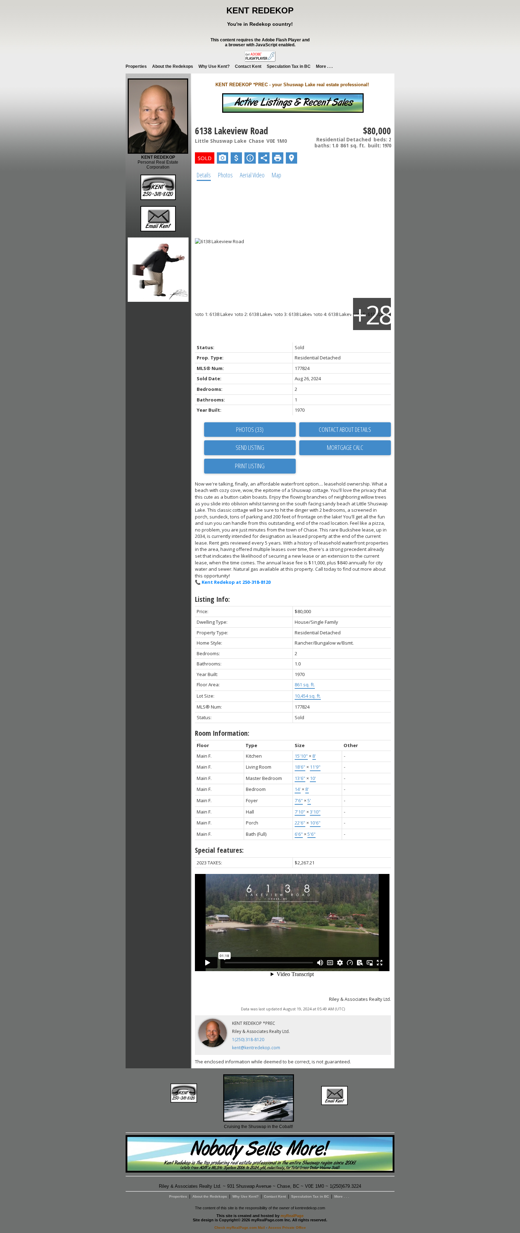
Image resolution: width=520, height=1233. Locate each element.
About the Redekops (172, 66)
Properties (136, 66)
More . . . (324, 66)
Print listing (250, 466)
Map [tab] (276, 175)
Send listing (250, 447)
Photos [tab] (225, 175)
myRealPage (292, 1216)
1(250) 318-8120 (248, 1040)
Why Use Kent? (214, 66)
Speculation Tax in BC (289, 66)
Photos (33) (250, 429)
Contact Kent (248, 66)
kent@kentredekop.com (256, 1048)
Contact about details (345, 429)
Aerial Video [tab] (252, 175)
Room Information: (222, 733)
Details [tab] (204, 175)
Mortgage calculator (345, 447)
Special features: (219, 850)
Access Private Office (287, 1227)
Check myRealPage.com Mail (239, 1227)
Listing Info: (212, 599)
